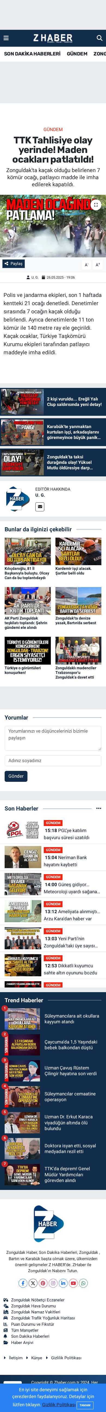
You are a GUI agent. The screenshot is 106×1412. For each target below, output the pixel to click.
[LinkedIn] (63, 1283)
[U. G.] (18, 498)
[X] (33, 1283)
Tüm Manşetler (24, 1330)
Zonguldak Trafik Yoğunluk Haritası (43, 1318)
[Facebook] (22, 1283)
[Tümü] (98, 808)
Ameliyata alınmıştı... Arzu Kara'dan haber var (72, 915)
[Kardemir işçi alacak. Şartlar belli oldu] (78, 551)
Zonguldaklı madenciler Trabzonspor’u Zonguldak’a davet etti (75, 672)
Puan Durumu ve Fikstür (32, 1324)
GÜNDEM (77, 54)
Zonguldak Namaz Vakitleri (35, 1312)
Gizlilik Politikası (66, 1357)
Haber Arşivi (22, 1342)
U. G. (35, 277)
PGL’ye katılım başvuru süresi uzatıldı (66, 834)
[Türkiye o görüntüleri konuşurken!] (28, 650)
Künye (36, 1357)
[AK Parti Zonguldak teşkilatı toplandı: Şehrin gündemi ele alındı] (28, 600)
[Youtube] (73, 1283)
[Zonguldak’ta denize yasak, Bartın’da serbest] (78, 600)
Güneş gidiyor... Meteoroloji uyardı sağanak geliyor (71, 888)
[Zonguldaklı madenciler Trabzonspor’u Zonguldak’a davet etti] (78, 650)
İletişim (16, 1357)
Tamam (85, 1405)
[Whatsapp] (83, 1283)
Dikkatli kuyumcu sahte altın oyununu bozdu (70, 969)
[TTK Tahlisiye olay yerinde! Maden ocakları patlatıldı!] (53, 226)
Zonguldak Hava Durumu (33, 1306)
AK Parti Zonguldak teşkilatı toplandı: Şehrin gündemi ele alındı (26, 623)
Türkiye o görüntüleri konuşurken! (23, 670)
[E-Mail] (39, 506)
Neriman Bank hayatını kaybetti (65, 861)
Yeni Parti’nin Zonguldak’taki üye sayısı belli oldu (69, 942)
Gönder (16, 776)
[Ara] (99, 38)
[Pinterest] (43, 1283)
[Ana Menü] (6, 38)
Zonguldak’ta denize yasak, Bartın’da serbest (75, 620)
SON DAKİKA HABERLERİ (32, 54)
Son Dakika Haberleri (30, 1336)
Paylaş (17, 263)
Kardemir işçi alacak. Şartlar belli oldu (73, 570)
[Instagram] (53, 1283)
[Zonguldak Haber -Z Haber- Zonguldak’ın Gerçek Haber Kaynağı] (52, 38)
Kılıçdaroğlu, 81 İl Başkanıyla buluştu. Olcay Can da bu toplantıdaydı (27, 573)
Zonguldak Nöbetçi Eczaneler (37, 1300)
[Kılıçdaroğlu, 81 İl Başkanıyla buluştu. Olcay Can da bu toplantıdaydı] (28, 551)
